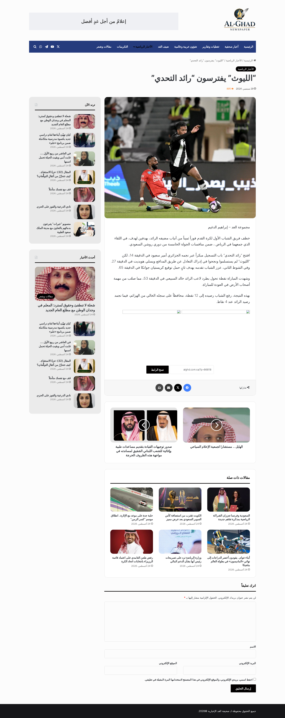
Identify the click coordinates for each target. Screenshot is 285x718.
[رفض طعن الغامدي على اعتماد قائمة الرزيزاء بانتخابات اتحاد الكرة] (131, 542)
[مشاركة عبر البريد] (169, 388)
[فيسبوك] (187, 388)
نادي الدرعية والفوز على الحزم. (53, 206)
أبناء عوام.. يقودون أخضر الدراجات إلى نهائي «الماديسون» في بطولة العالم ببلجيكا (228, 561)
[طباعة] (159, 388)
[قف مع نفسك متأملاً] (84, 194)
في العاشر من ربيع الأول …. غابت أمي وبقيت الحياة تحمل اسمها (55, 157)
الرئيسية (248, 46)
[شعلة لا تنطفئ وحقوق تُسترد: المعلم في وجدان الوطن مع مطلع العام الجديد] (84, 121)
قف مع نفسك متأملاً (59, 189)
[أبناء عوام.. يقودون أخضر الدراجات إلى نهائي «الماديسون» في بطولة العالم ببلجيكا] (228, 542)
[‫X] (178, 388)
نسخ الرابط (157, 369)
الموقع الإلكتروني (168, 663)
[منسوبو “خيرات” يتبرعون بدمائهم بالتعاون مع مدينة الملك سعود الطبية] (84, 229)
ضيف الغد (163, 46)
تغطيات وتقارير (210, 46)
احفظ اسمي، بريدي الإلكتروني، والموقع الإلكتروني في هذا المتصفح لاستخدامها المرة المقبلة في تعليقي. (198, 679)
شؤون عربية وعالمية (185, 46)
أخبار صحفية (231, 46)
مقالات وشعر (104, 46)
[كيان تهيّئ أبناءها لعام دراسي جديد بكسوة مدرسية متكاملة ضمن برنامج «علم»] (84, 140)
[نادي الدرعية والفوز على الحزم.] (84, 212)
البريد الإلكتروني (247, 663)
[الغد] (240, 19)
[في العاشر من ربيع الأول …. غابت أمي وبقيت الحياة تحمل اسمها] (84, 158)
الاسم (253, 646)
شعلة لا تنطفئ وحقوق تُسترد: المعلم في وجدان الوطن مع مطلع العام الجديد (54, 120)
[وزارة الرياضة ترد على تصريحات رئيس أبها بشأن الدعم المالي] (180, 542)
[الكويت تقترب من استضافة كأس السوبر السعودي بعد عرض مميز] (180, 500)
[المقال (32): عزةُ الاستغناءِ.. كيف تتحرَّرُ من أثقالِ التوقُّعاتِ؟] (84, 177)
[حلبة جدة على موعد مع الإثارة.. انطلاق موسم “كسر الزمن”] (131, 500)
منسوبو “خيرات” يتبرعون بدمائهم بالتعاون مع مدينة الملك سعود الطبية (53, 228)
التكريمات (122, 46)
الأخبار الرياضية (144, 46)
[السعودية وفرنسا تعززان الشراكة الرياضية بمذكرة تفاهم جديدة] (228, 500)
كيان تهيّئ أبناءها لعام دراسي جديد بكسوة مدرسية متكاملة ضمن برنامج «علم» (55, 138)
